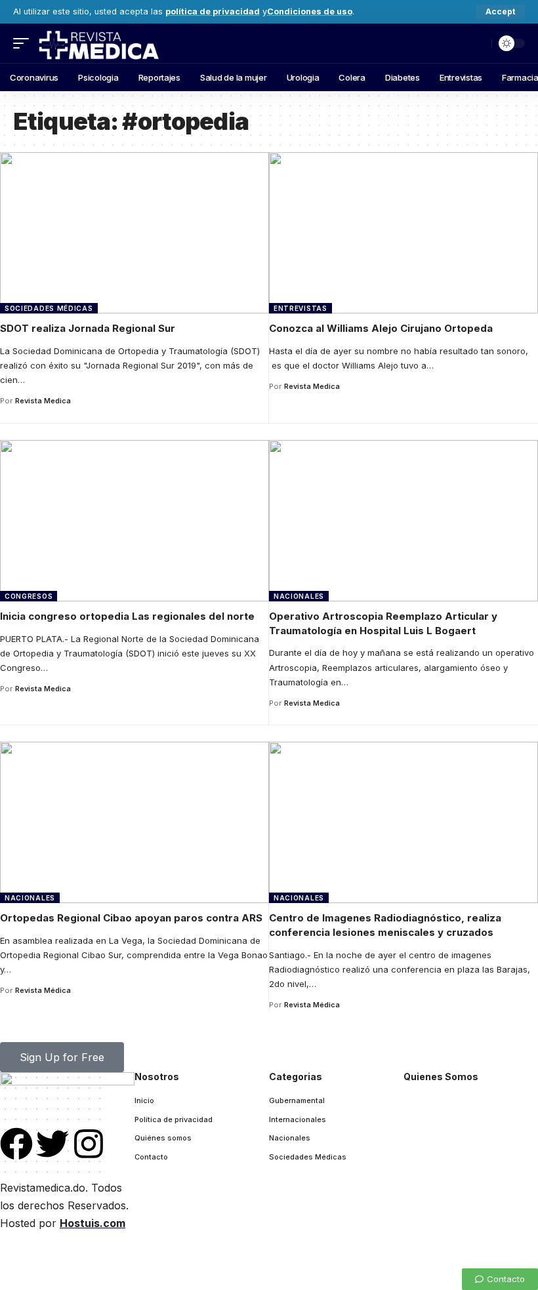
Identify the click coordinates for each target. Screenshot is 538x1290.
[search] (478, 43)
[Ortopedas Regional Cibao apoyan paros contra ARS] (134, 822)
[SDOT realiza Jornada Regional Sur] (134, 232)
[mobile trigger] (24, 43)
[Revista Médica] (98, 43)
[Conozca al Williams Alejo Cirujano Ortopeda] (403, 232)
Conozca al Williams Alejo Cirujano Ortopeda (381, 328)
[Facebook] (16, 1143)
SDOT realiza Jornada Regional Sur (87, 328)
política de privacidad (212, 11)
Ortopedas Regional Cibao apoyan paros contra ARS (131, 918)
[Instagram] (88, 1143)
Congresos (28, 596)
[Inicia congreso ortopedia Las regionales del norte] (134, 520)
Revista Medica (43, 400)
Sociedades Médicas (49, 308)
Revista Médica (43, 990)
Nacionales (299, 596)
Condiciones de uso (309, 11)
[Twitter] (52, 1143)
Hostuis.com (92, 1223)
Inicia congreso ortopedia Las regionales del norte (127, 616)
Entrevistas (300, 308)
